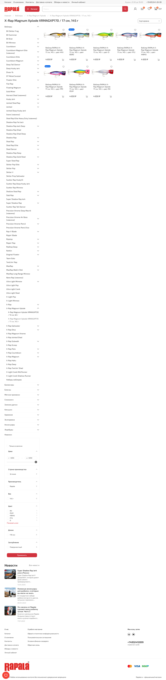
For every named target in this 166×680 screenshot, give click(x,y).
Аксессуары (10, 425)
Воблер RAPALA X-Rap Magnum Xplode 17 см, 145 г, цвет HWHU (149, 51)
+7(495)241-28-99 (153, 2)
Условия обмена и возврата (38, 641)
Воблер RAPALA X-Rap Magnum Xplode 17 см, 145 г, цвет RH (101, 86)
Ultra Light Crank (13, 289)
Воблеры (19, 15)
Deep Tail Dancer (13, 64)
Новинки (8, 435)
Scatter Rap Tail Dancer (16, 207)
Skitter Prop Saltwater (15, 176)
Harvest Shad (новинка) (16, 95)
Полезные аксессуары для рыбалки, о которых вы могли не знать (28, 591)
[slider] (36, 462)
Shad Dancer (11, 149)
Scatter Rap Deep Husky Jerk (18, 184)
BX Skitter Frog (12, 31)
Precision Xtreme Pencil (16, 224)
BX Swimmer (11, 35)
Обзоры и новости (61, 2)
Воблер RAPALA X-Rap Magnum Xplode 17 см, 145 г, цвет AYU (54, 50)
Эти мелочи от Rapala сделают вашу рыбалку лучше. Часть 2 (28, 609)
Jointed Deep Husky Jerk (16, 111)
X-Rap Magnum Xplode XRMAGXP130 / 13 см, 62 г (23, 313)
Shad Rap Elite (12, 145)
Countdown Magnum (14, 61)
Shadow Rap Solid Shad (16, 157)
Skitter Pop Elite (12, 164)
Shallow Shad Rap (13, 191)
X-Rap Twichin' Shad (14, 368)
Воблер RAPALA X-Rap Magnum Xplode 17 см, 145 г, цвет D (101, 50)
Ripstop (9, 239)
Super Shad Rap (12, 161)
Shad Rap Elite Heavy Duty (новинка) (21, 118)
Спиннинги (9, 400)
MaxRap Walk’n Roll (14, 270)
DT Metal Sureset (13, 76)
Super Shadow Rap (14, 203)
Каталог (8, 2)
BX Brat (9, 39)
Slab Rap (10, 195)
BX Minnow (11, 42)
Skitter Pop (10, 168)
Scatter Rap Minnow (14, 187)
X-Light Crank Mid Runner (16, 372)
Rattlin (9, 251)
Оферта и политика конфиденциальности (43, 634)
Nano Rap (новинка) (14, 277)
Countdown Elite (13, 57)
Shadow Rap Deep (13, 153)
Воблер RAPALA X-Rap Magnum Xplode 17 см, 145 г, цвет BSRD (78, 51)
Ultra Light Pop (12, 285)
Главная (8, 15)
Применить (22, 555)
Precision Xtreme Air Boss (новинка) (16, 218)
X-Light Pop (11, 297)
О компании (18, 2)
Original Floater (12, 254)
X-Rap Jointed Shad (14, 337)
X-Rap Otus (11, 330)
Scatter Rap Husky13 (14, 180)
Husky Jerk (10, 99)
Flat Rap (9, 84)
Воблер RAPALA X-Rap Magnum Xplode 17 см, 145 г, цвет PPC (54, 86)
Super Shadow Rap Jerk (15, 199)
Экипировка (10, 420)
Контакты (30, 2)
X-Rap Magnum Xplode (36, 15)
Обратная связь (34, 645)
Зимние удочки (11, 405)
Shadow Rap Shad (13, 130)
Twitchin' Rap (11, 262)
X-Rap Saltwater (13, 326)
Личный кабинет (78, 2)
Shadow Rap (11, 137)
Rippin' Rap (10, 243)
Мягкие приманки (12, 395)
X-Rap (8, 304)
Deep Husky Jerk (13, 68)
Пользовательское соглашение (39, 637)
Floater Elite (11, 80)
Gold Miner (10, 91)
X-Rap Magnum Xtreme (16, 333)
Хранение (9, 415)
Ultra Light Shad (13, 293)
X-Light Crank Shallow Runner (18, 376)
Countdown (11, 46)
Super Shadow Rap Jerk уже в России (27, 571)
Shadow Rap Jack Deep (15, 126)
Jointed (9, 107)
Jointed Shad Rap (13, 103)
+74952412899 (136, 642)
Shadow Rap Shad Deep (16, 134)
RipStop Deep (11, 247)
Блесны (8, 390)
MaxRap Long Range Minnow (18, 274)
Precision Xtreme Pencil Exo (17, 227)
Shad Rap (10, 141)
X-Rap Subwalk (12, 341)
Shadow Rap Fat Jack (14, 122)
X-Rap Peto (11, 349)
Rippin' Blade (11, 235)
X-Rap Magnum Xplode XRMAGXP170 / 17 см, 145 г (23, 320)
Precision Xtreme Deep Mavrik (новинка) (18, 212)
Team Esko (10, 258)
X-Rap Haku (11, 360)
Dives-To (9, 72)
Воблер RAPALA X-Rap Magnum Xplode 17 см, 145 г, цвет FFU (126, 50)
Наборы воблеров (14, 380)
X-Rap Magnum (12, 356)
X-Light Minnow (12, 301)
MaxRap (9, 266)
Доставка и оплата (44, 2)
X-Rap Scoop (11, 345)
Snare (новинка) (13, 114)
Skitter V (9, 172)
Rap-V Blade (11, 231)
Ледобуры (9, 430)
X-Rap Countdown (13, 353)
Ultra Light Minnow (14, 281)
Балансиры (9, 385)
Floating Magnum (13, 87)
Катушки (8, 410)
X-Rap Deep (11, 364)
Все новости (34, 565)
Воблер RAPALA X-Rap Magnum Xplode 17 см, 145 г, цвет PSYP (78, 87)
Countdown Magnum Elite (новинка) (16, 51)
